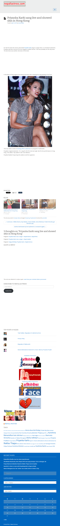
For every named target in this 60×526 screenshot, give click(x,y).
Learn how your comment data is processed (35, 279)
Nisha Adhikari (32, 438)
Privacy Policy (21, 338)
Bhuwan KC (23, 430)
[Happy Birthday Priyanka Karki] (47, 204)
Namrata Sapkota (41, 435)
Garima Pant (18, 433)
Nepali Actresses (14, 524)
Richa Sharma (27, 443)
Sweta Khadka (49, 446)
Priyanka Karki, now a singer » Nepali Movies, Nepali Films (23, 236)
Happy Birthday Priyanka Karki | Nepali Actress (20, 242)
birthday (37, 430)
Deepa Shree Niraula (9, 433)
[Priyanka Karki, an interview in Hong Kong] (30, 204)
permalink (45, 218)
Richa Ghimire (20, 443)
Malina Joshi (29, 435)
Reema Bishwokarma (50, 440)
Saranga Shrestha (50, 443)
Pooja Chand (47, 438)
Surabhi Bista (27, 446)
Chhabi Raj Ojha (45, 430)
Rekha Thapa (10, 443)
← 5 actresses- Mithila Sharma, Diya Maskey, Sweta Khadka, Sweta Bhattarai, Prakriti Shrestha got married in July (30, 222)
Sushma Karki (41, 446)
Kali (47, 433)
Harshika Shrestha (27, 433)
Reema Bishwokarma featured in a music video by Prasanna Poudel (35, 349)
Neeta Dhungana (21, 438)
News (19, 218)
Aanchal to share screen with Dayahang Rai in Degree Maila (20, 466)
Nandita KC (13, 438)
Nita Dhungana (41, 438)
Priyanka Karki (27, 47)
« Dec (5, 519)
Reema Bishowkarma (39, 440)
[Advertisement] (30, 36)
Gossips (15, 218)
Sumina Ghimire (18, 446)
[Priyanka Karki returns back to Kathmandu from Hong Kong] (12, 204)
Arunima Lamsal (11, 430)
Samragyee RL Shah (35, 443)
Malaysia (25, 435)
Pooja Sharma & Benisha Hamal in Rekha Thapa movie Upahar (20, 464)
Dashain (51, 430)
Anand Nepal (21, 23)
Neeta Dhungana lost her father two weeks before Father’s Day (21, 468)
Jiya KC (44, 433)
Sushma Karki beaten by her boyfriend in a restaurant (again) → (30, 226)
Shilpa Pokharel (8, 446)
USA (53, 446)
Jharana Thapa (37, 433)
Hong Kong (27, 218)
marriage (35, 435)
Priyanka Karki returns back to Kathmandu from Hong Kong (11, 210)
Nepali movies (11, 424)
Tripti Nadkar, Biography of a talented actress (29, 333)
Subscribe (8, 291)
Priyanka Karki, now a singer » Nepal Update (20, 239)
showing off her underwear (24, 148)
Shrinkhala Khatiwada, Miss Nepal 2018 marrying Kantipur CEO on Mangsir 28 (25, 461)
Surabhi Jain (32, 446)
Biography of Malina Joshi (24, 344)
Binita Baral (29, 430)
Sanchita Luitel (42, 443)
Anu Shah (5, 430)
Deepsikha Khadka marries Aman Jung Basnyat (16, 459)
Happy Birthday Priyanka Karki (46, 209)
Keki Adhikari (18, 435)
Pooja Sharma (12, 440)
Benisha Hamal (17, 430)
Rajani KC (31, 440)
